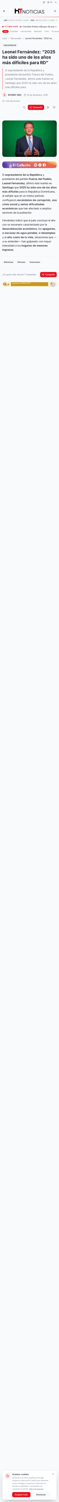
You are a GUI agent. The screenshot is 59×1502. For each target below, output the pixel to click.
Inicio (4, 38)
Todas (5, 31)
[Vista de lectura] (54, 107)
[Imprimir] (47, 107)
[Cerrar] (53, 1474)
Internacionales (26, 31)
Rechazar (41, 1494)
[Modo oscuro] (56, 2)
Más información (36, 1489)
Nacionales (38, 31)
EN (51, 2)
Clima (47, 31)
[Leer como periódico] (44, 2)
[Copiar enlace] (24, 107)
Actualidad (14, 31)
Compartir (37, 107)
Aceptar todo (21, 1494)
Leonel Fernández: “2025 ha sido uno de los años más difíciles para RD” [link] (38, 38)
